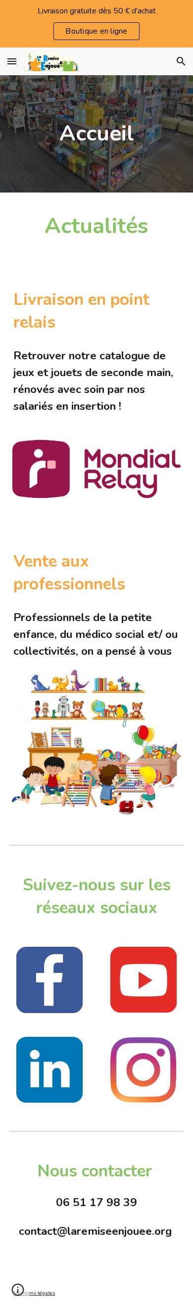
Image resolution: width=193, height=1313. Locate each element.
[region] (96, 24)
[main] (96, 134)
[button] (12, 61)
